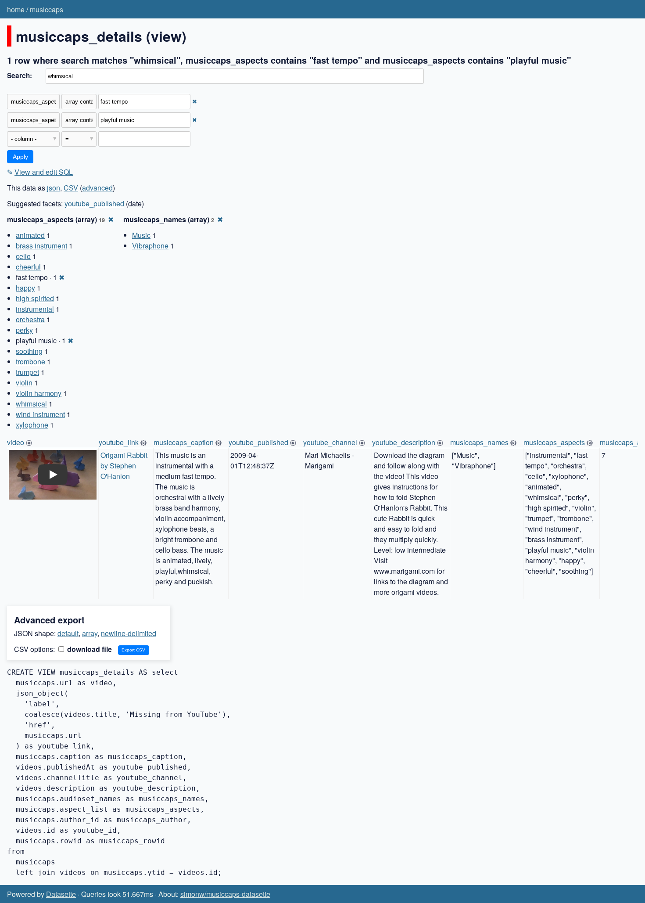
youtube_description (403, 442)
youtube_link (119, 442)
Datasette (61, 894)
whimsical (31, 404)
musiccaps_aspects (554, 442)
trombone (30, 361)
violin (24, 383)
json (53, 188)
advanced (97, 188)
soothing (29, 351)
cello (23, 256)
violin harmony (38, 393)
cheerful (28, 267)
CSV (71, 188)
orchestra (30, 319)
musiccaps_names (479, 442)
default (68, 633)
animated (30, 235)
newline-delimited (128, 633)
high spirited (35, 298)
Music (141, 235)
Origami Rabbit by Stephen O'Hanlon (124, 465)
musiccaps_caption (184, 442)
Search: (19, 75)
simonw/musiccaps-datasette (225, 894)
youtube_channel (330, 442)
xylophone (32, 425)
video (15, 442)
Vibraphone (150, 246)
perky (24, 330)
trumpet (27, 372)
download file (88, 649)
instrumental (35, 309)
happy (25, 288)
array (89, 633)
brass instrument (41, 246)
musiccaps (46, 9)
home (16, 9)
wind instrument (40, 414)
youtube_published (94, 203)
